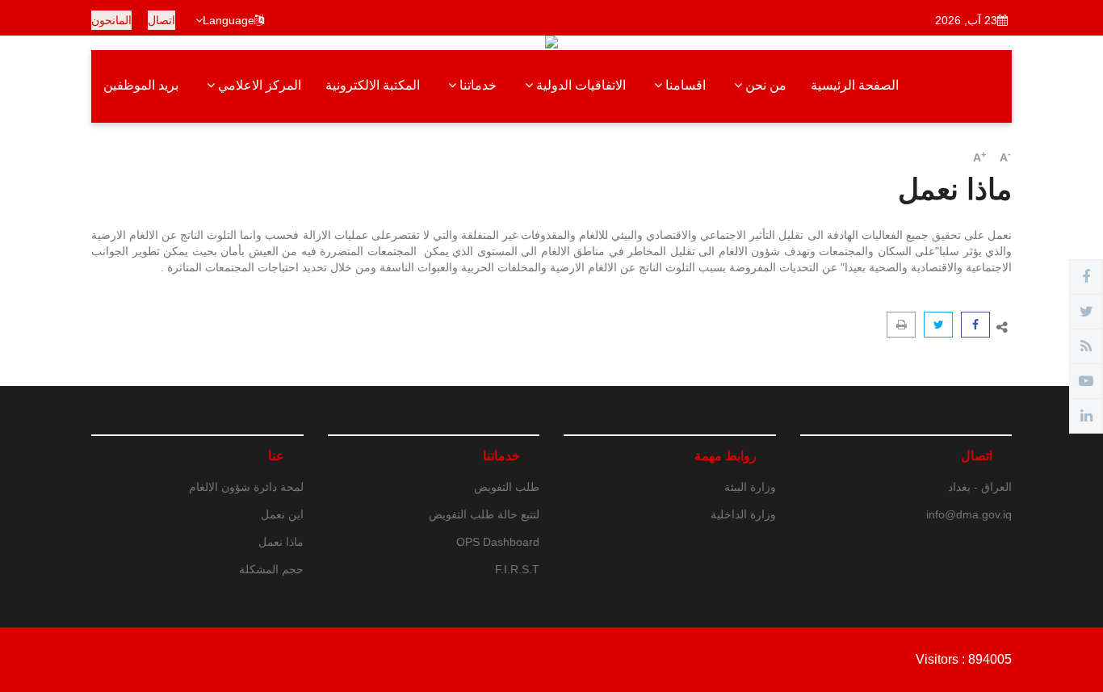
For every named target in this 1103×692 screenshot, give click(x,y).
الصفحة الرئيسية (855, 85)
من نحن (764, 85)
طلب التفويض (506, 486)
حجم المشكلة (271, 569)
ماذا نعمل (281, 541)
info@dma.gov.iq (969, 514)
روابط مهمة (725, 456)
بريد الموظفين (140, 85)
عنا (276, 456)
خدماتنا (476, 85)
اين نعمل (282, 514)
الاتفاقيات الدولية (579, 85)
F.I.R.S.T (517, 569)
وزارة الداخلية (743, 514)
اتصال (161, 20)
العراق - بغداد (980, 486)
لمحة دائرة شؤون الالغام (246, 486)
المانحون (111, 20)
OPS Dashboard (497, 541)
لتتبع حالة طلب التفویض (484, 514)
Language (228, 20)
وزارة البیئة (750, 486)
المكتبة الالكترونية (372, 85)
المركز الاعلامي (258, 85)
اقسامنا (684, 85)
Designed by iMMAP (150, 659)
